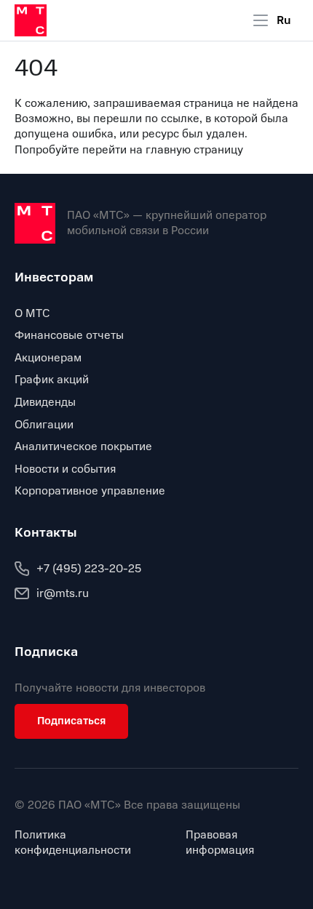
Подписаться (71, 720)
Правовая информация (220, 843)
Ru (284, 20)
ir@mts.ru (62, 593)
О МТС (32, 313)
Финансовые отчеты (69, 335)
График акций (52, 380)
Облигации (44, 425)
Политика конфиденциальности (73, 843)
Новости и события (65, 469)
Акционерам (48, 358)
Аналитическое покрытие (83, 446)
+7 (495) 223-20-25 (88, 568)
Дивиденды (45, 402)
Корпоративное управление (90, 491)
